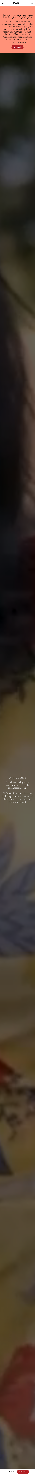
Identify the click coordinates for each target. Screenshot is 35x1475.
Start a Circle (18, 47)
